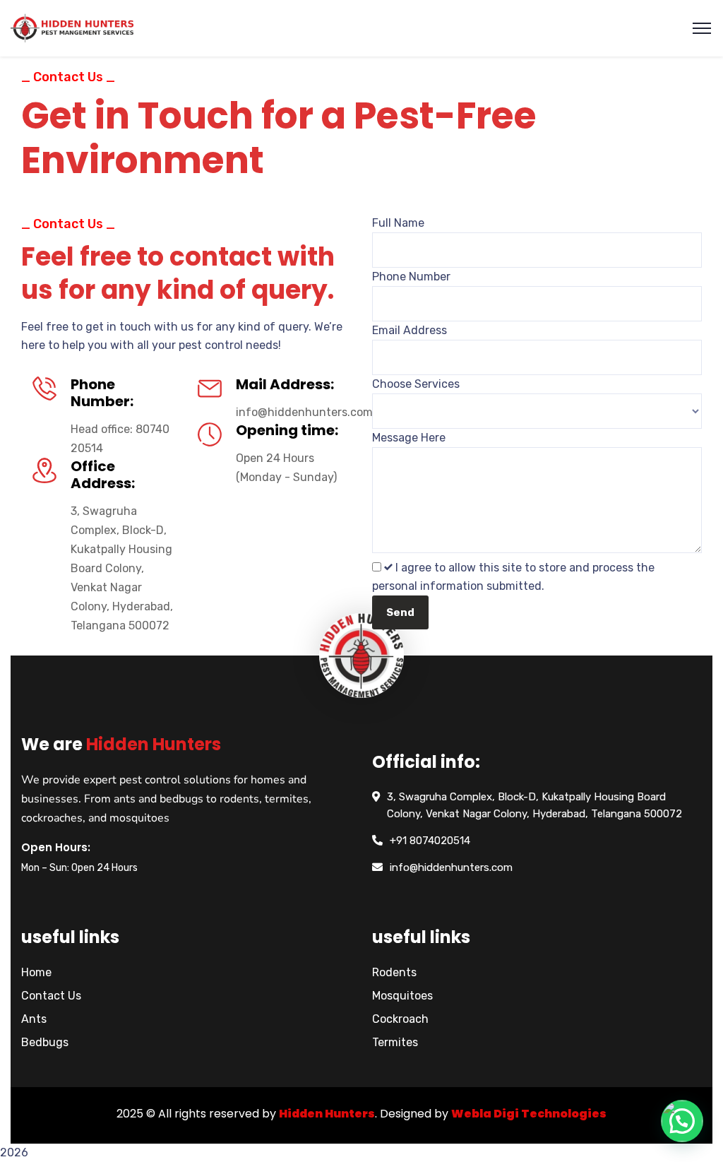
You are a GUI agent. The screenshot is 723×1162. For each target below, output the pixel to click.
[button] (682, 1121)
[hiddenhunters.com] (72, 29)
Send (400, 612)
